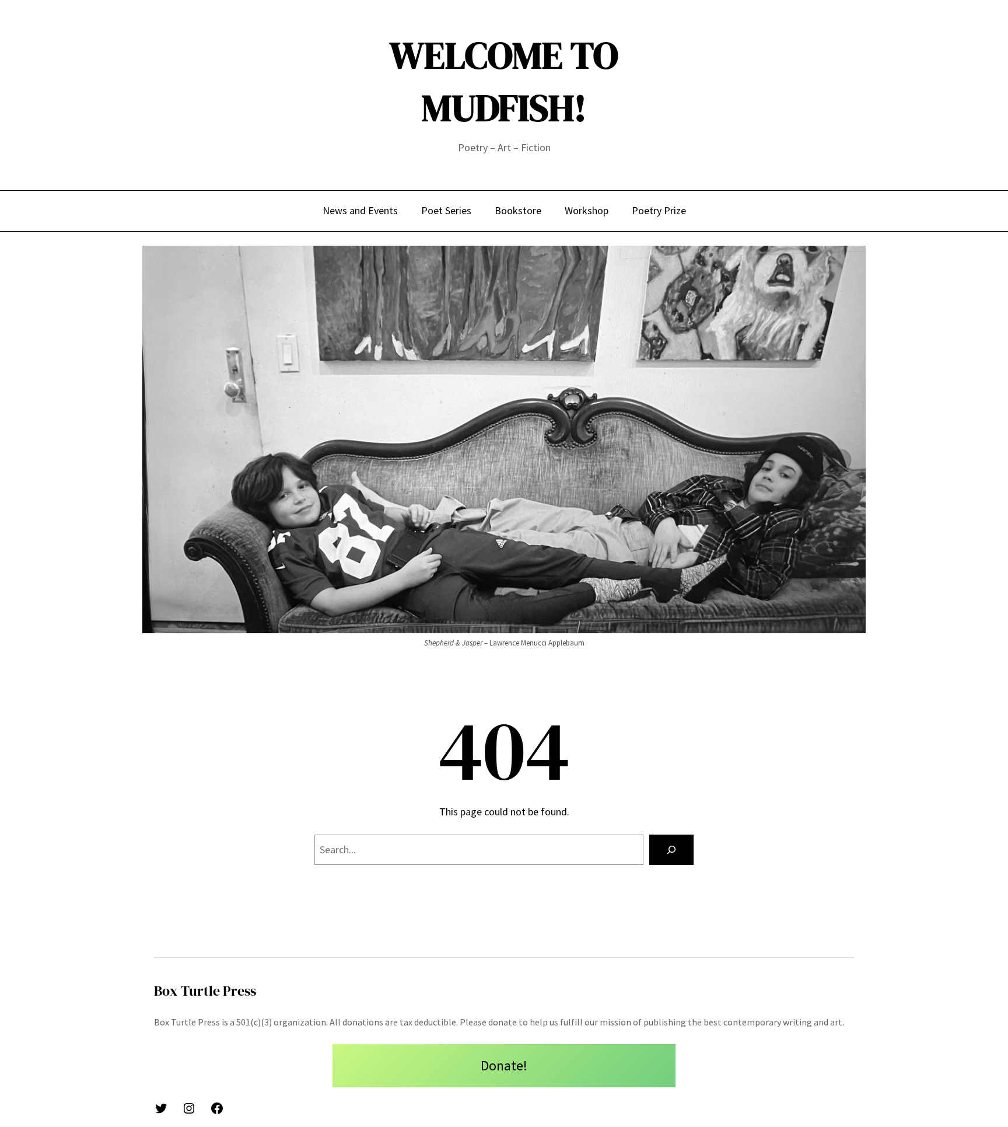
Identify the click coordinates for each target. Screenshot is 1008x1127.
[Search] (671, 850)
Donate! (504, 1065)
